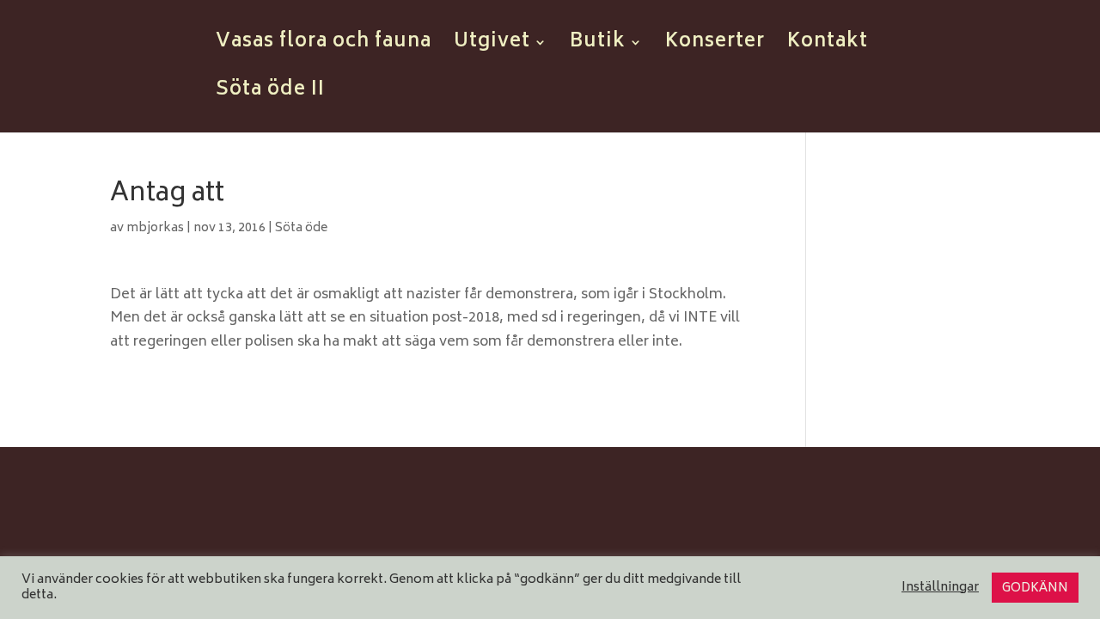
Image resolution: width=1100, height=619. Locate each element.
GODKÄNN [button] (1035, 588)
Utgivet (492, 47)
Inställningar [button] (940, 588)
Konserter (715, 47)
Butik (598, 47)
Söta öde (301, 228)
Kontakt (827, 47)
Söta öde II (270, 95)
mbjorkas (155, 228)
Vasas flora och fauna (323, 47)
